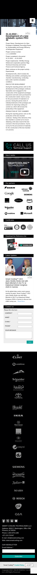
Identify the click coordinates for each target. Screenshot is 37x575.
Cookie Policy (19, 565)
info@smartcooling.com (15, 538)
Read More (21, 301)
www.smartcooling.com (14, 540)
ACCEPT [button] (29, 565)
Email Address (7, 547)
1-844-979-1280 (13, 533)
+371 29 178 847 (8, 535)
